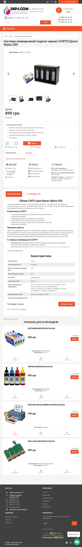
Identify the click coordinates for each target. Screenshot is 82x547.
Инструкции (46, 495)
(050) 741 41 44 (66, 20)
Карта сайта (46, 507)
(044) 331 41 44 (37, 9)
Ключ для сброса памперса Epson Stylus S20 (46, 405)
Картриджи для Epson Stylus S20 (41, 328)
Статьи (44, 492)
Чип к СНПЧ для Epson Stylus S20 (41, 441)
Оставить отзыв (66, 304)
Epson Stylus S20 (12, 319)
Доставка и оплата (11, 517)
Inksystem (28, 153)
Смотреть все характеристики (16, 158)
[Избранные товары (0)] (51, 2)
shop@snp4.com (14, 507)
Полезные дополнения (14, 125)
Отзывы (45, 504)
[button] (48, 2)
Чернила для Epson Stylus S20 (40, 366)
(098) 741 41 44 (66, 17)
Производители (47, 498)
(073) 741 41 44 (66, 22)
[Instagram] (71, 543)
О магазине (46, 501)
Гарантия (8, 520)
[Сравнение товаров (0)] (55, 2)
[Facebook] (67, 543)
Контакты (8, 522)
